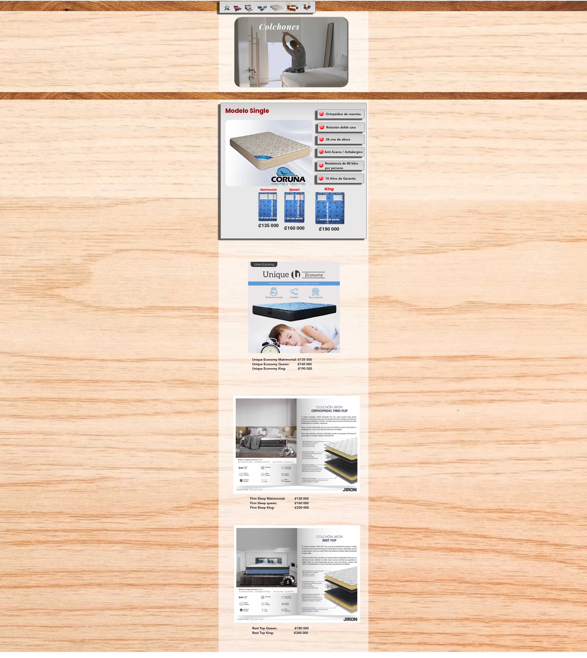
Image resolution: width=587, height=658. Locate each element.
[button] (343, 83)
